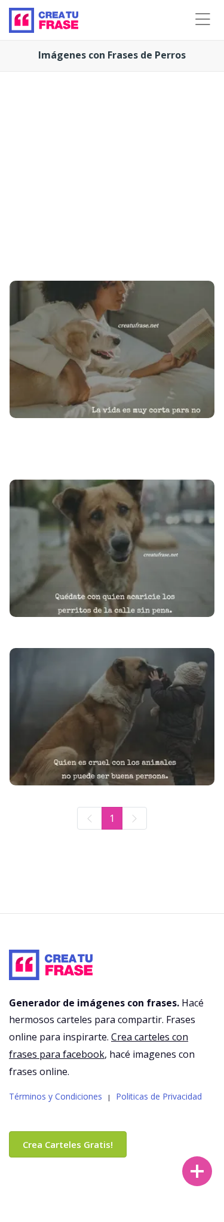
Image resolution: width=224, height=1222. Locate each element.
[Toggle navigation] (202, 19)
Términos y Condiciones (55, 1096)
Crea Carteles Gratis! (68, 1144)
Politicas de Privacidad (159, 1096)
